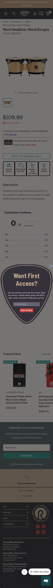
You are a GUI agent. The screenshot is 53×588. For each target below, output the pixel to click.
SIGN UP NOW (26, 310)
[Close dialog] (51, 266)
